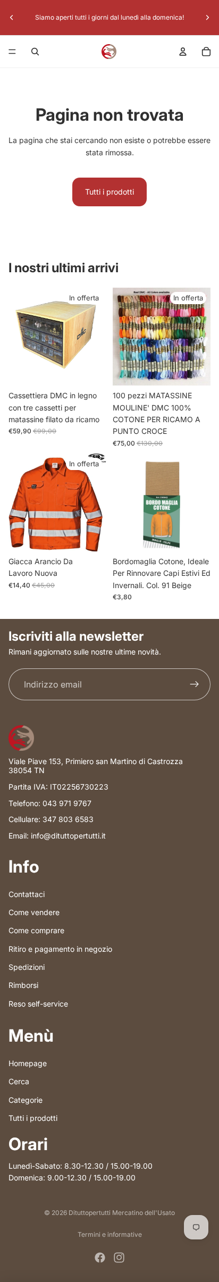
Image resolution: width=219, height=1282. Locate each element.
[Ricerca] (35, 51)
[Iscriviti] (194, 685)
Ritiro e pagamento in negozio (60, 948)
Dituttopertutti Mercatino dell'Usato (122, 1213)
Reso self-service (38, 1003)
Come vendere (34, 912)
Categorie (26, 1099)
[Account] (183, 51)
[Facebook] (100, 1257)
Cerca (19, 1081)
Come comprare (36, 930)
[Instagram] (119, 1257)
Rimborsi (23, 985)
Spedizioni (27, 966)
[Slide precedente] (11, 17)
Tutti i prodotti (109, 191)
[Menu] (12, 51)
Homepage (28, 1063)
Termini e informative (110, 1234)
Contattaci (27, 893)
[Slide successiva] (207, 17)
